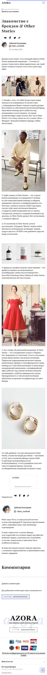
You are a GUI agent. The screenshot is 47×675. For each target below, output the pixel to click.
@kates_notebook (17, 46)
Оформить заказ (28, 630)
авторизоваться (20, 597)
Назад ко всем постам (10, 11)
